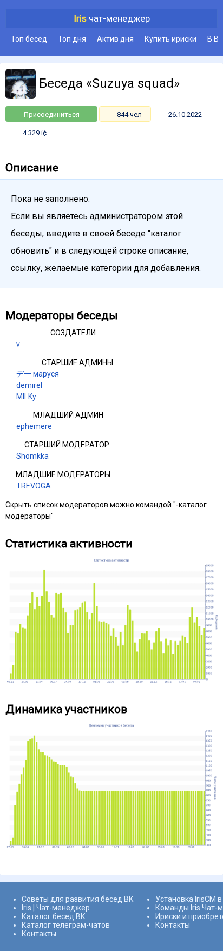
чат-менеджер (112, 18)
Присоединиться (52, 114)
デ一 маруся (37, 373)
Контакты (39, 933)
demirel (29, 385)
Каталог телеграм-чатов (66, 925)
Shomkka (32, 456)
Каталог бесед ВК (54, 916)
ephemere (34, 426)
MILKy (26, 396)
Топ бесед (29, 39)
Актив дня (115, 39)
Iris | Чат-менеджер (56, 907)
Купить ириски (170, 39)
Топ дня (72, 39)
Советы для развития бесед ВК (78, 899)
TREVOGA (33, 485)
